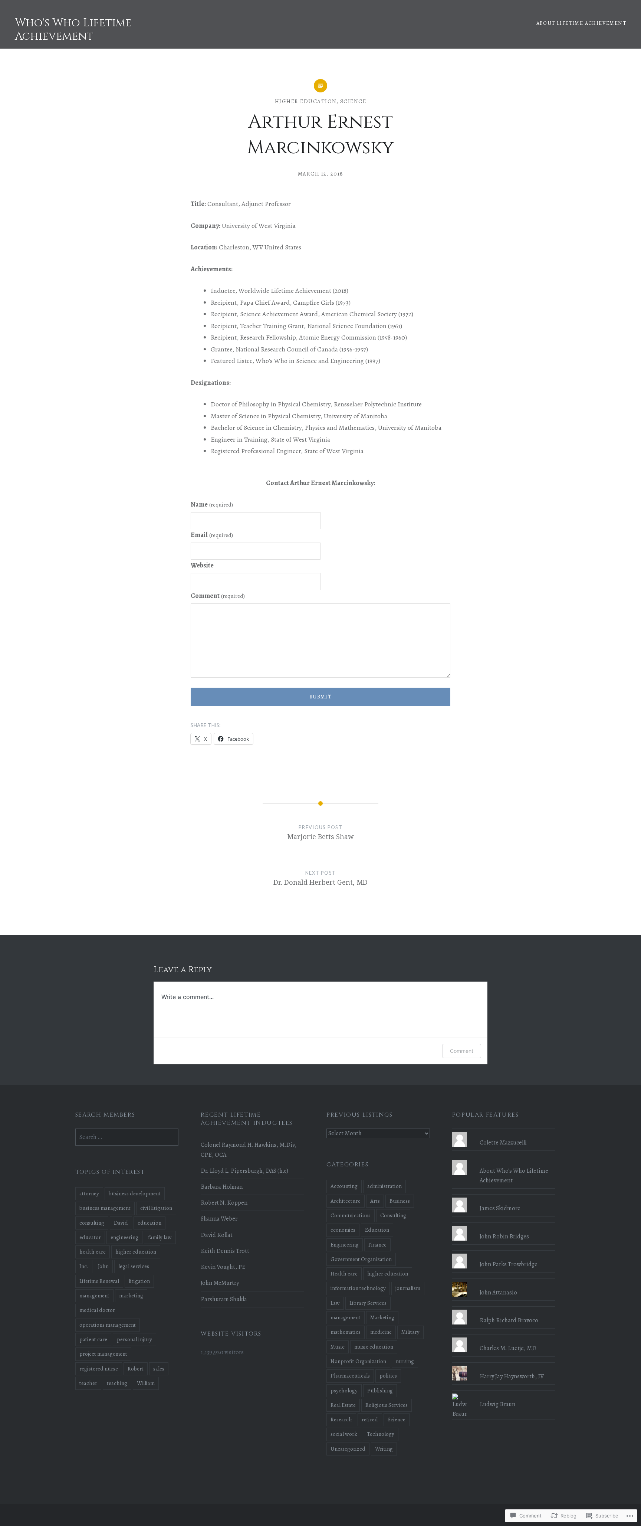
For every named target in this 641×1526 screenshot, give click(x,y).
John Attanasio (498, 1292)
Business (399, 1201)
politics (388, 1375)
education (149, 1223)
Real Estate (343, 1405)
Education (377, 1230)
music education (373, 1346)
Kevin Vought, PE (223, 1267)
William (146, 1383)
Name (212, 504)
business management (105, 1208)
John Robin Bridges (504, 1236)
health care (92, 1251)
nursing (405, 1361)
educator (90, 1237)
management (346, 1317)
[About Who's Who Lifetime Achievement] (504, 1160)
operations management (107, 1325)
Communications (351, 1215)
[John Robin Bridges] (504, 1226)
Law (335, 1303)
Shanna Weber (219, 1219)
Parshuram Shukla (224, 1299)
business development (135, 1193)
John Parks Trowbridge (509, 1264)
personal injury (134, 1339)
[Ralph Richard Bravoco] (504, 1310)
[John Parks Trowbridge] (504, 1254)
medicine (381, 1332)
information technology (358, 1288)
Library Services (368, 1303)
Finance (377, 1244)
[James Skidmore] (504, 1198)
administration (384, 1186)
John (103, 1266)
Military (410, 1332)
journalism (407, 1288)
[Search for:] (127, 1137)
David (121, 1223)
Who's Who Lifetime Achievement (73, 30)
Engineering (345, 1244)
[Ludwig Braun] (504, 1393)
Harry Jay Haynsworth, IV (512, 1376)
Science (353, 101)
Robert (136, 1368)
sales (158, 1368)
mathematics (346, 1332)
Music (338, 1346)
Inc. (83, 1266)
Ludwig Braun (497, 1404)
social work (344, 1434)
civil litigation (156, 1208)
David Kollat (217, 1235)
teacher (88, 1383)
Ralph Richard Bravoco (509, 1320)
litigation (139, 1281)
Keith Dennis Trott (225, 1251)
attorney (89, 1193)
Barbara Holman (222, 1187)
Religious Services (386, 1405)
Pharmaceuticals (350, 1375)
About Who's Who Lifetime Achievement (514, 1176)
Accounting (344, 1186)
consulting (91, 1223)
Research (341, 1419)
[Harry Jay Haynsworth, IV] (504, 1366)
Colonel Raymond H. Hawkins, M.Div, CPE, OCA (248, 1150)
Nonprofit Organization (358, 1361)
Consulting (393, 1215)
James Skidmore (500, 1208)
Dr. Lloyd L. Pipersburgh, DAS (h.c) (244, 1171)
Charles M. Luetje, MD (508, 1348)
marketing (131, 1295)
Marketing (382, 1317)
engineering (124, 1237)
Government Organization (361, 1259)
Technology (380, 1434)
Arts (375, 1201)
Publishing (380, 1390)
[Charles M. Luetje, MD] (504, 1337)
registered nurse (98, 1368)
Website (202, 565)
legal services (133, 1266)
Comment (218, 595)
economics (343, 1230)
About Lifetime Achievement (581, 23)
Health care (344, 1273)
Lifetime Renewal (99, 1281)
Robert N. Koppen (224, 1203)
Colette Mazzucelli (503, 1143)
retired (370, 1419)
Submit (320, 696)
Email (212, 534)
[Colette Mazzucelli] (504, 1132)
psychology (344, 1390)
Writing (384, 1449)
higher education (306, 101)
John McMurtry (220, 1283)
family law (160, 1237)
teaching (117, 1383)
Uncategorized (348, 1449)
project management (103, 1354)
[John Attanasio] (504, 1282)
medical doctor (97, 1310)
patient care (93, 1339)
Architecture (346, 1201)
